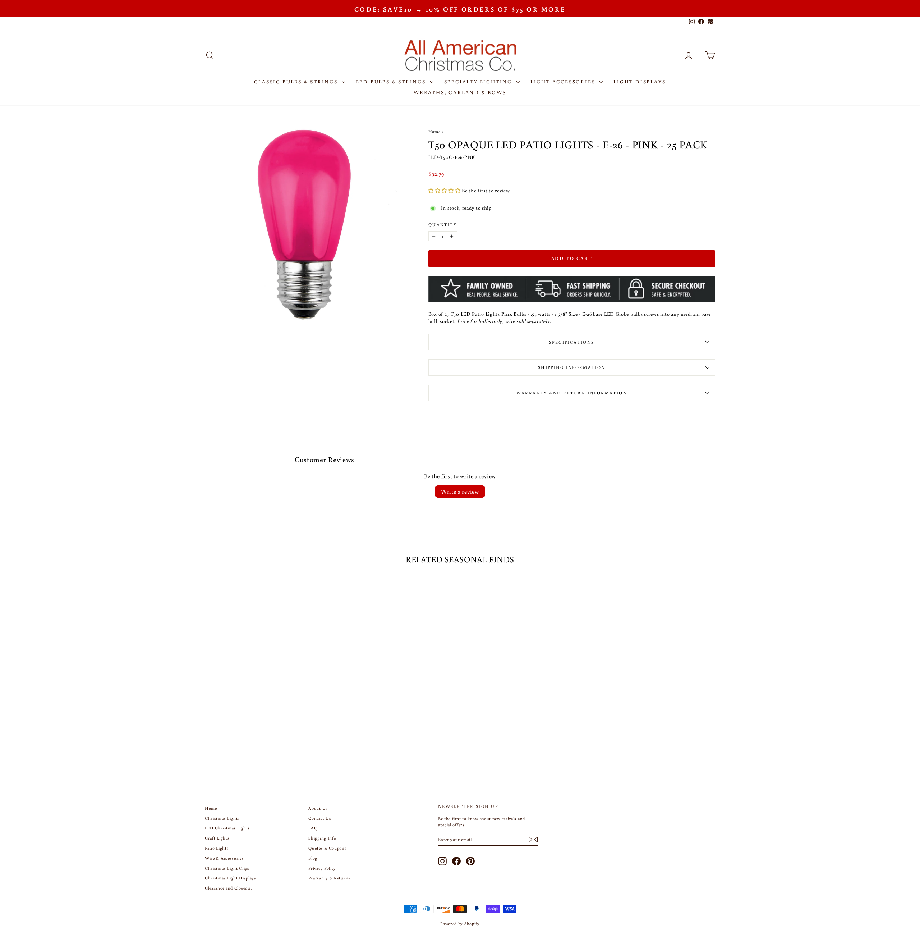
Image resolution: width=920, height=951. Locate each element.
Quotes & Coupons (327, 848)
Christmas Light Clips (227, 868)
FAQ (312, 828)
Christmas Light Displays (230, 878)
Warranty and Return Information (571, 393)
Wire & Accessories (224, 858)
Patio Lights (217, 848)
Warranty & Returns (329, 878)
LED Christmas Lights (227, 828)
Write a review (460, 491)
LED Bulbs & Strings (392, 81)
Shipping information (572, 367)
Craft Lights (217, 838)
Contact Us (319, 818)
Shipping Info (322, 838)
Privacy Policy (322, 868)
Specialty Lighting (479, 81)
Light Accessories (563, 81)
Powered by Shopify (460, 923)
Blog (312, 858)
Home (434, 131)
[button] (445, 190)
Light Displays (639, 81)
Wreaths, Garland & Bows (460, 92)
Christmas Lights (222, 818)
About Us (318, 808)
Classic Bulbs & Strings (297, 81)
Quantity (442, 224)
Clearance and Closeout (228, 888)
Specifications (571, 342)
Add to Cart (265, 696)
